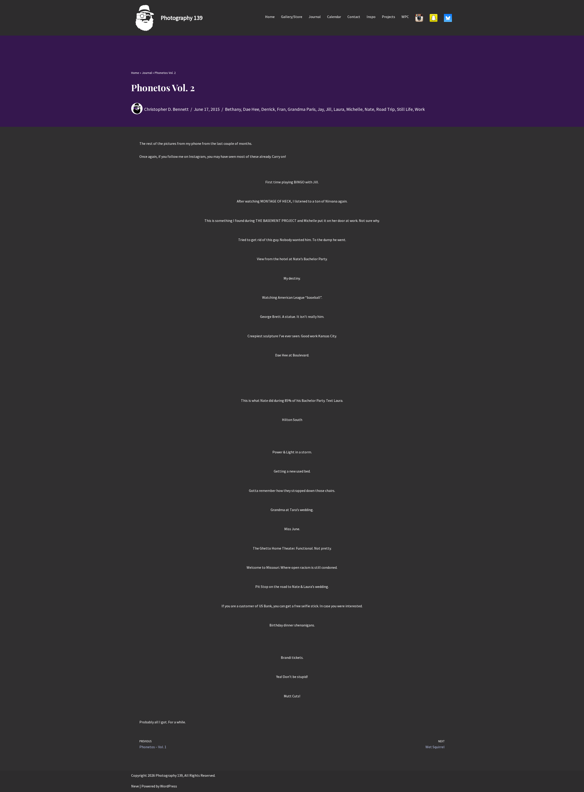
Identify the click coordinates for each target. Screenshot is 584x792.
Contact (353, 16)
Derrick (268, 109)
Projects (388, 16)
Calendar (334, 16)
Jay (321, 109)
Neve (135, 786)
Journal (315, 16)
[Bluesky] (448, 18)
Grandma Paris (301, 109)
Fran (281, 109)
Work (420, 109)
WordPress (168, 786)
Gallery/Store (291, 16)
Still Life (405, 109)
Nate (369, 109)
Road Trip (385, 109)
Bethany (233, 109)
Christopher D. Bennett (166, 109)
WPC (405, 16)
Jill (328, 109)
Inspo (371, 16)
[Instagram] (419, 18)
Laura (339, 109)
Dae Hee (251, 109)
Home (270, 16)
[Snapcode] (434, 18)
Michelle (354, 109)
